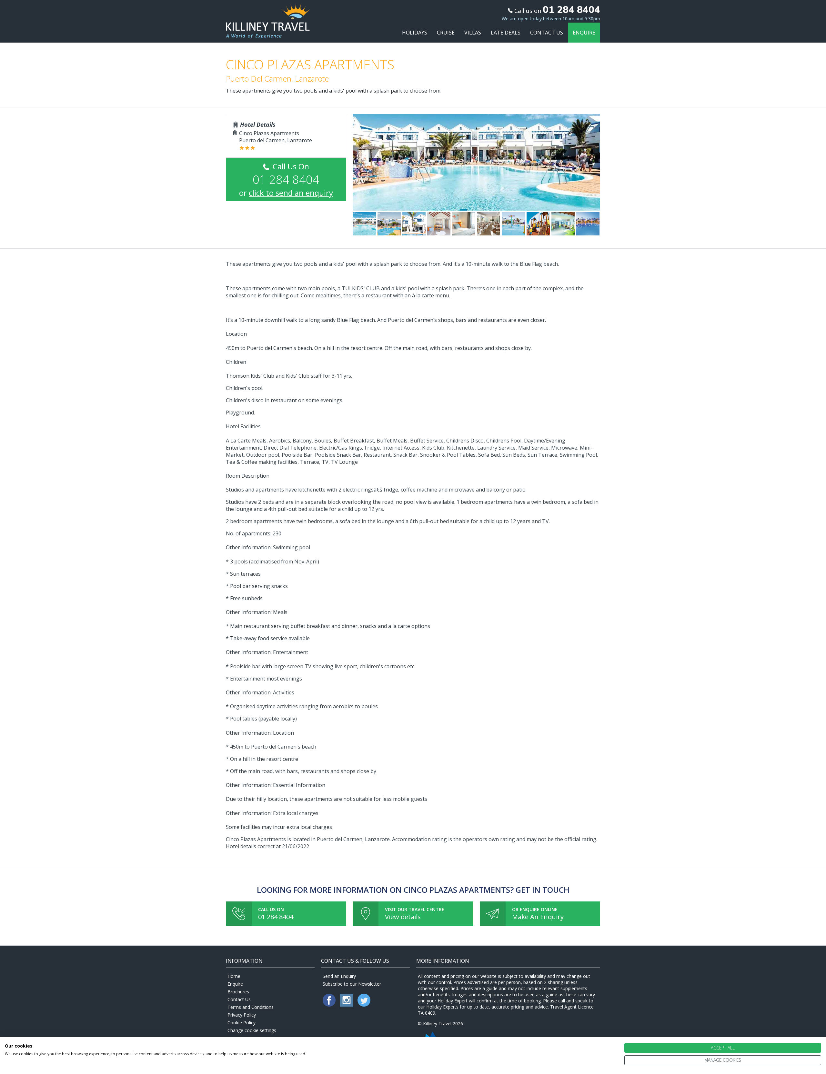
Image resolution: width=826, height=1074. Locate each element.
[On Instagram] (347, 1005)
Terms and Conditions (250, 1007)
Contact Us (546, 32)
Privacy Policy (241, 1015)
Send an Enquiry (339, 976)
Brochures (238, 992)
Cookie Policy (241, 1022)
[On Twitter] (364, 1005)
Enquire (584, 32)
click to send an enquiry (291, 192)
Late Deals (505, 32)
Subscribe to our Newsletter (352, 984)
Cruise (446, 32)
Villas (472, 32)
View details (403, 916)
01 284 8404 (275, 916)
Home (233, 976)
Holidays (414, 32)
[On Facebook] (330, 1005)
